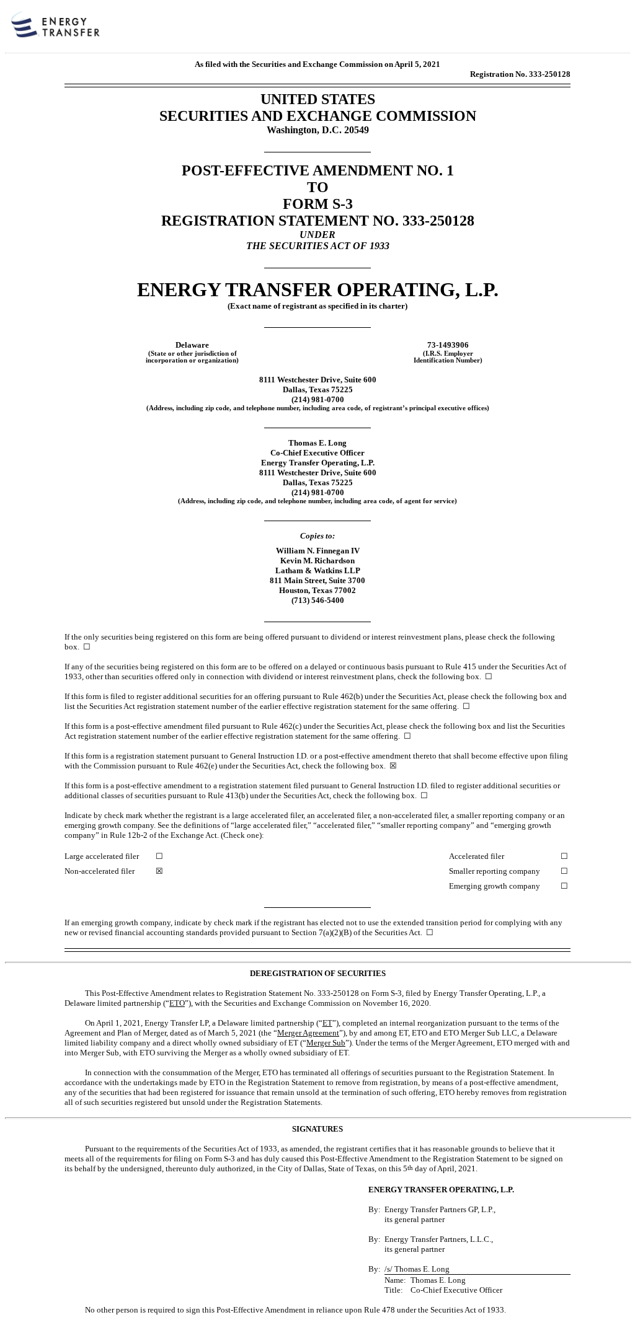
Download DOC (576, 30)
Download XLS (608, 30)
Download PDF (592, 30)
